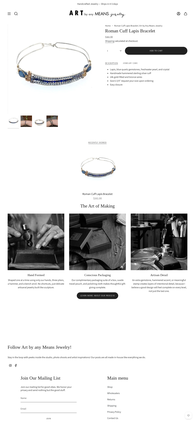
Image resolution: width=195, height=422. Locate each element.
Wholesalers (113, 393)
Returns (111, 399)
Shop (110, 387)
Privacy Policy (114, 411)
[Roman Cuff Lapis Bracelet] (97, 169)
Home (108, 25)
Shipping (109, 41)
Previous (8, 69)
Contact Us (112, 418)
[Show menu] (9, 13)
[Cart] (185, 13)
